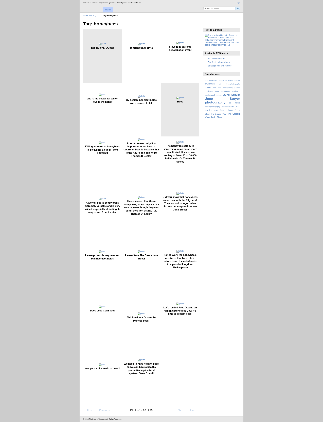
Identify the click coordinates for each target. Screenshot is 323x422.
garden (237, 88)
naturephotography (212, 107)
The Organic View (218, 114)
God (217, 91)
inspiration (236, 91)
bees (211, 80)
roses (216, 110)
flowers (208, 87)
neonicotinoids (228, 107)
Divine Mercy (235, 80)
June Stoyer (231, 94)
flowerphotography (233, 84)
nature (237, 103)
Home (108, 10)
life (230, 103)
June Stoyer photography (222, 100)
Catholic (221, 80)
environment (210, 84)
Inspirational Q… (90, 15)
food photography (225, 88)
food (214, 88)
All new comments (216, 58)
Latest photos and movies (219, 66)
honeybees (225, 91)
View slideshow (206, 23)
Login (238, 3)
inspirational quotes (213, 95)
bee (206, 80)
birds (215, 80)
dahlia (227, 80)
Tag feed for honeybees (219, 62)
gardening (209, 91)
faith (220, 84)
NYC (238, 107)
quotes (208, 110)
